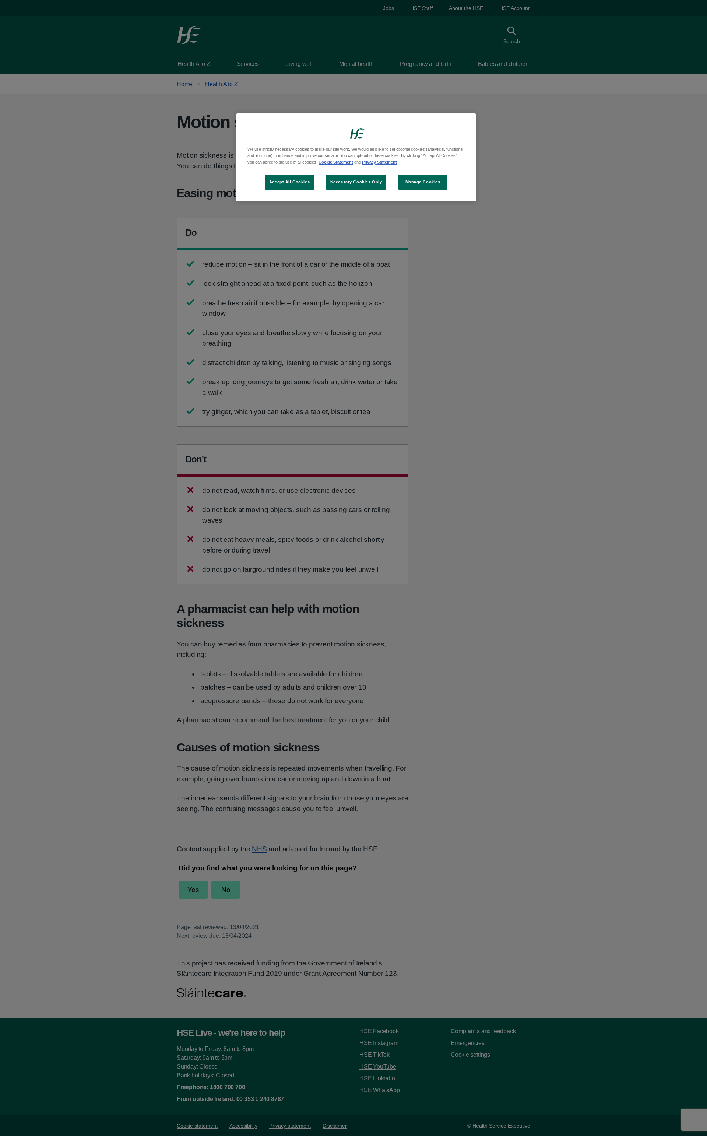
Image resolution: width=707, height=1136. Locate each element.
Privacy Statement (379, 162)
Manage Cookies (422, 182)
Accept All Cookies (289, 182)
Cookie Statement (336, 162)
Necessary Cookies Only (356, 182)
